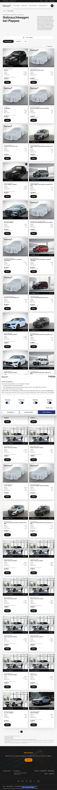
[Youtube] (22, 781)
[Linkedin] (30, 781)
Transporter (18, 41)
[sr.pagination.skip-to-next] (38, 732)
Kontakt (4, 786)
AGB (36, 786)
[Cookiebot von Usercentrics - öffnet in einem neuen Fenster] (49, 377)
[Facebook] (18, 781)
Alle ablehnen (10, 412)
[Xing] (38, 781)
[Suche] (52, 5)
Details (7, 82)
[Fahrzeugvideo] (26, 164)
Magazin (46, 1)
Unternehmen (51, 773)
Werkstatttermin (43, 770)
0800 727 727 (13, 1)
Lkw (25, 41)
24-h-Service (36, 770)
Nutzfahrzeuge (24, 5)
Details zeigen (49, 407)
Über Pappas (51, 1)
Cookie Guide (49, 390)
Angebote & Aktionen (43, 5)
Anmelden (28, 759)
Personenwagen (16, 5)
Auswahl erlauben (28, 412)
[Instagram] (26, 781)
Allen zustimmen (47, 412)
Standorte (6, 1)
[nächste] (35, 732)
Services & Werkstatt (32, 5)
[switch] (21, 403)
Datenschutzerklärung (10, 786)
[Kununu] (34, 781)
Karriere (41, 1)
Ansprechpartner (51, 770)
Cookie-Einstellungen (18, 786)
